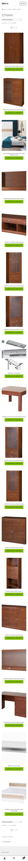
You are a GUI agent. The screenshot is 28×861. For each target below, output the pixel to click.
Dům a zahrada (6, 841)
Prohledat (14, 858)
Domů (4, 9)
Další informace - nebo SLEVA (14, 69)
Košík (21, 857)
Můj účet (4, 858)
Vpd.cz (5, 3)
